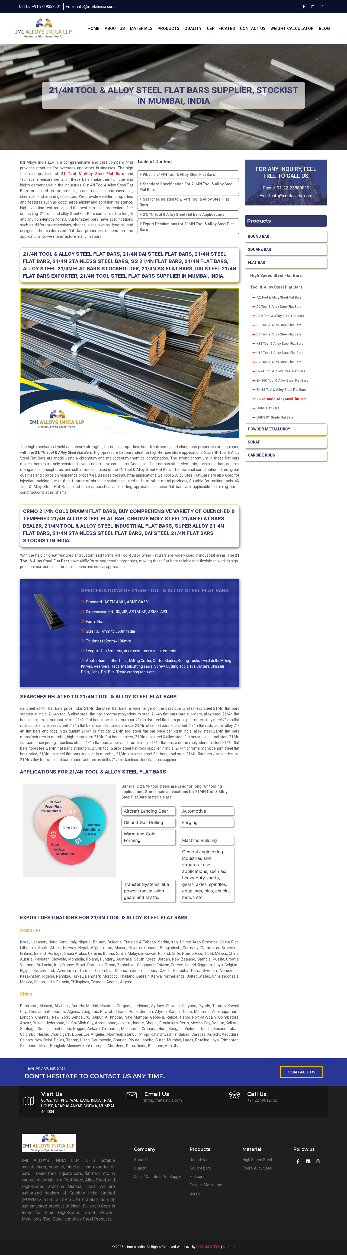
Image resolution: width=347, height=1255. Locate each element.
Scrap (254, 442)
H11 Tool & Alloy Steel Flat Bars (279, 344)
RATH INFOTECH (208, 1247)
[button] (301, 1072)
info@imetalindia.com (292, 195)
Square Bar (259, 249)
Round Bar (258, 236)
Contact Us (252, 28)
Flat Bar (256, 262)
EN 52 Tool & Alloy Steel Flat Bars (281, 390)
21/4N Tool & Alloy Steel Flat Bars (281, 399)
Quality (193, 28)
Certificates (221, 28)
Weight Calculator (292, 28)
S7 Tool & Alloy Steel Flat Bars (278, 362)
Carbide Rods (262, 455)
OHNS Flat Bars (267, 408)
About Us (115, 28)
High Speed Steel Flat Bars (276, 275)
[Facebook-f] (303, 6)
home (93, 28)
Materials (141, 28)
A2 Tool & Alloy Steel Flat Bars (279, 297)
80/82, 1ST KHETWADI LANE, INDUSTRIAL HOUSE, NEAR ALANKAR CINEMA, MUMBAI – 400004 (79, 1106)
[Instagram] (321, 6)
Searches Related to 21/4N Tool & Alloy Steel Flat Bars (184, 202)
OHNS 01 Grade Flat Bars (275, 417)
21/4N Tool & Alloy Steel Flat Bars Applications (183, 214)
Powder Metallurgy (269, 429)
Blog (324, 28)
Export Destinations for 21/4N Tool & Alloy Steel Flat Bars (187, 227)
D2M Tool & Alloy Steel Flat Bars (280, 316)
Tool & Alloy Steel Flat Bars (276, 287)
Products (168, 28)
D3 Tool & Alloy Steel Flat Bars (278, 325)
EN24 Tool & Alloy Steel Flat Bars (280, 371)
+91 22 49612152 (262, 1100)
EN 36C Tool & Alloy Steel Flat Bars (282, 380)
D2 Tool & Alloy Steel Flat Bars (278, 307)
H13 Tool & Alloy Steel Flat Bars (279, 353)
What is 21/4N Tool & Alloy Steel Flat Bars (179, 174)
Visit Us (52, 1094)
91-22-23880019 (293, 188)
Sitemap (229, 1247)
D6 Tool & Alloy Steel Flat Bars (278, 334)
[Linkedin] (312, 6)
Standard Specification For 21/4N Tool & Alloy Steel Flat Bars (186, 187)
